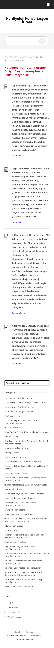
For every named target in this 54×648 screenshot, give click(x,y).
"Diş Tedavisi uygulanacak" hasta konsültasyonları (19, 547)
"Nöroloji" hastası (12, 436)
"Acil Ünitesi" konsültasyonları (18, 398)
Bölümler (30, 632)
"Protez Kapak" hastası (15, 457)
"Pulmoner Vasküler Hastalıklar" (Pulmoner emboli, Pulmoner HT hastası (24, 536)
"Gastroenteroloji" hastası (16, 473)
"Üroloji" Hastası (12, 452)
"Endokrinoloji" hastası (14, 509)
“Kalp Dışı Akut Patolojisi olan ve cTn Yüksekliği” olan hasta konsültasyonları (25, 520)
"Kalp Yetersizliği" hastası (16, 448)
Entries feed (13, 607)
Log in (10, 602)
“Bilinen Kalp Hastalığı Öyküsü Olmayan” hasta (25, 484)
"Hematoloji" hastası (13, 526)
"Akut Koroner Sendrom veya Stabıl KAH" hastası (26, 402)
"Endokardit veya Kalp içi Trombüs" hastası (24, 493)
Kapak (17, 632)
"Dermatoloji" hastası (14, 489)
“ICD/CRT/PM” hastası (14, 427)
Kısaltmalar (36, 635)
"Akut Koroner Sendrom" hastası (19, 407)
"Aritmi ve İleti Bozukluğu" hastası (19, 498)
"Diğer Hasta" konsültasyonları (18, 586)
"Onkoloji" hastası (12, 530)
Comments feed (15, 612)
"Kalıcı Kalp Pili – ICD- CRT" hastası (19, 514)
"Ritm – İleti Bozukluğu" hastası (18, 411)
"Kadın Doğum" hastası (15, 542)
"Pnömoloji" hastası (13, 416)
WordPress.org (14, 617)
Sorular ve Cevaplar (16, 635)
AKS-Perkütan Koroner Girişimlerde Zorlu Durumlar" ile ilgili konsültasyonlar (23, 573)
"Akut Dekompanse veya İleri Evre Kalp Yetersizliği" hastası (22, 422)
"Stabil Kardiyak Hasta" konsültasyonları (23, 461)
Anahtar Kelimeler (25, 639)
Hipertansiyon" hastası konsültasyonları (22, 567)
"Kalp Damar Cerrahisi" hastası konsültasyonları (26, 432)
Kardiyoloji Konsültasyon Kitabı (27, 20)
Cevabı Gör (19, 155)
